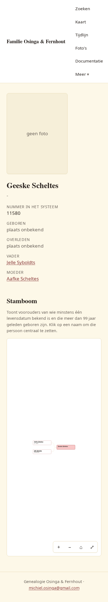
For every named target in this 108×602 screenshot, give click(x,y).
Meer (80, 74)
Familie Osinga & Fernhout (36, 41)
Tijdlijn (81, 34)
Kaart (80, 22)
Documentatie (89, 61)
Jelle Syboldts (21, 262)
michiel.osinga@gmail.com (54, 587)
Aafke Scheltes (23, 278)
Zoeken (82, 8)
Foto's (81, 48)
